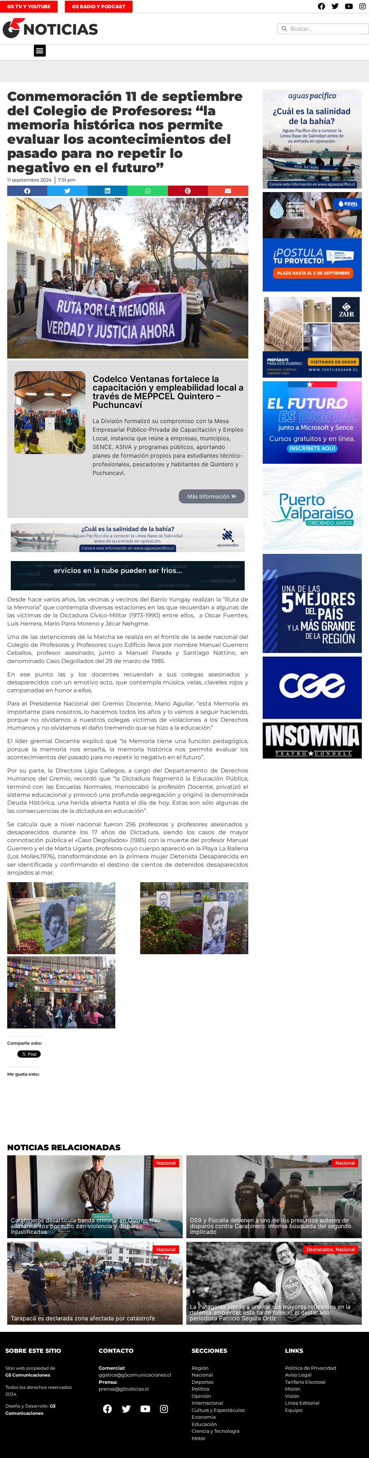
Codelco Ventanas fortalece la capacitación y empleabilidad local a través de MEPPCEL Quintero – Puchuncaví (168, 392)
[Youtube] (348, 6)
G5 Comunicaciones (27, 1375)
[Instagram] (362, 6)
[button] (40, 51)
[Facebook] (321, 6)
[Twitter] (335, 6)
